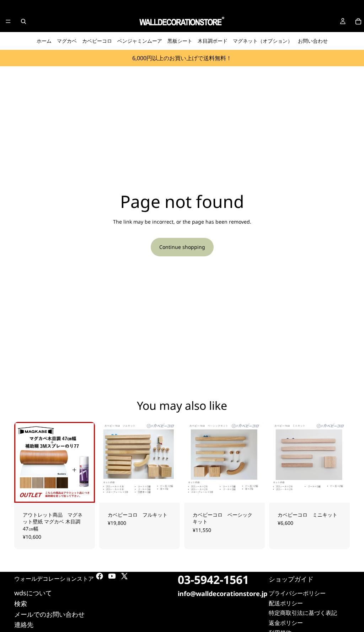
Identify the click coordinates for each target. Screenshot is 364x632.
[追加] (168, 491)
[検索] (23, 21)
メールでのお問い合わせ (49, 614)
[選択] (83, 491)
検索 (20, 603)
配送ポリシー (286, 603)
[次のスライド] (87, 462)
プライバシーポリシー (297, 593)
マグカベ (67, 40)
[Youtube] (112, 576)
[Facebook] (99, 576)
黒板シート (179, 40)
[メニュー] (8, 21)
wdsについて (33, 593)
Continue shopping (182, 247)
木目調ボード (213, 40)
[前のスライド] (22, 462)
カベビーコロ (97, 40)
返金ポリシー (286, 623)
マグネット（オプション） (263, 40)
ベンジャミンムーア (139, 40)
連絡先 (23, 624)
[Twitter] (124, 576)
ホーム (44, 40)
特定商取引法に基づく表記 (303, 613)
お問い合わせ (313, 40)
